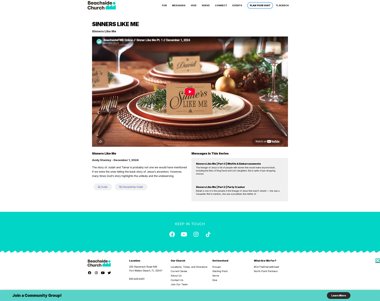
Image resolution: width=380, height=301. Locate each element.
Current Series (179, 271)
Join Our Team (179, 284)
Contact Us (177, 280)
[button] (377, 260)
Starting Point (220, 271)
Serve (215, 275)
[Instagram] (196, 234)
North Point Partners (266, 271)
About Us (176, 275)
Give (214, 280)
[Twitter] (109, 273)
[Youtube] (184, 234)
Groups (216, 266)
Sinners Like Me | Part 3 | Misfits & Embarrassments (228, 163)
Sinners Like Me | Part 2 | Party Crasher (220, 187)
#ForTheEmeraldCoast (266, 266)
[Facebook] (172, 234)
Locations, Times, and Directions (189, 266)
